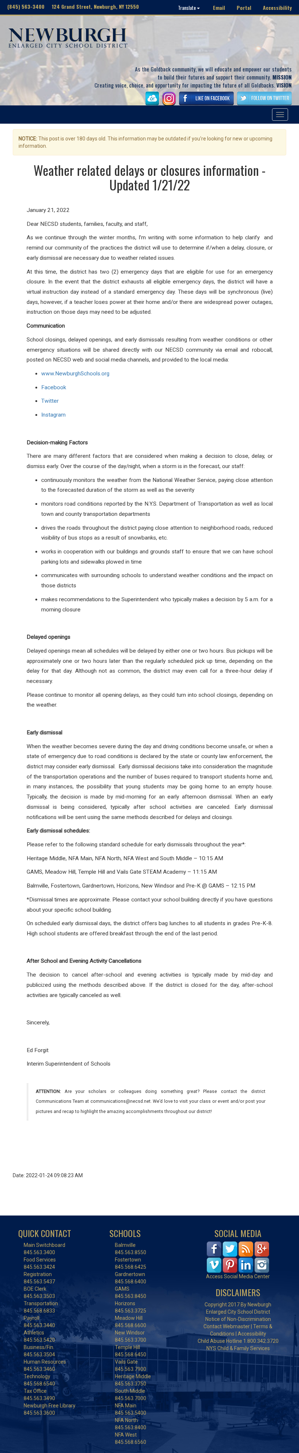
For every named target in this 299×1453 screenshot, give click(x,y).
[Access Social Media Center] (238, 1257)
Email (219, 7)
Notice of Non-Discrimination (238, 1319)
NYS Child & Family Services (238, 1348)
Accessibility (277, 7)
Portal (244, 7)
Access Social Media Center (238, 1276)
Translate (187, 7)
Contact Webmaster (226, 1326)
